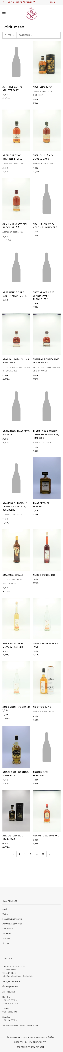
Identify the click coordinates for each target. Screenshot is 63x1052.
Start (4, 909)
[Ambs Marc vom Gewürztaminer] (16, 618)
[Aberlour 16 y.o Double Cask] (47, 130)
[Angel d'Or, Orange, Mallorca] (16, 747)
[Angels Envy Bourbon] (47, 747)
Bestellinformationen (30, 1047)
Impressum (20, 1042)
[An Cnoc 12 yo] (47, 682)
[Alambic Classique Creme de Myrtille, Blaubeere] (16, 478)
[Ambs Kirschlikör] (47, 550)
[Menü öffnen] (7, 13)
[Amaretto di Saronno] (47, 478)
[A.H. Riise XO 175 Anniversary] (16, 62)
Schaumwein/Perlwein (12, 918)
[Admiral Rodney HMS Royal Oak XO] (47, 334)
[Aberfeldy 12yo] (47, 62)
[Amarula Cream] (16, 550)
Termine (6, 938)
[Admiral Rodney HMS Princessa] (16, 334)
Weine (5, 914)
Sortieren (24, 35)
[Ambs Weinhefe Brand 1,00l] (16, 682)
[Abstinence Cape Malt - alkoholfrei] (47, 199)
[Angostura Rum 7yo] (47, 811)
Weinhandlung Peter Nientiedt (28, 1037)
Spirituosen (7, 928)
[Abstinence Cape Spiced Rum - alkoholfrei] (47, 267)
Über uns (6, 943)
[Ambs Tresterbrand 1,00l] (47, 618)
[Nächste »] (49, 854)
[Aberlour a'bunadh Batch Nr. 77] (16, 199)
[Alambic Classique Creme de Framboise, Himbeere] (47, 406)
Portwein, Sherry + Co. (12, 923)
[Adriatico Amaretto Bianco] (16, 406)
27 (43, 854)
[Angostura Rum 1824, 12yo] (16, 811)
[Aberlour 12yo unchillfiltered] (16, 130)
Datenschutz (38, 1042)
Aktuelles (6, 933)
